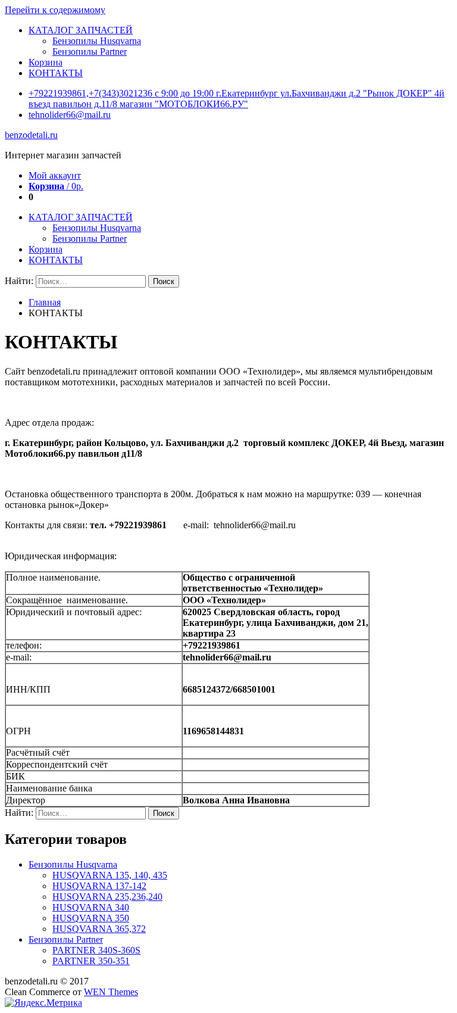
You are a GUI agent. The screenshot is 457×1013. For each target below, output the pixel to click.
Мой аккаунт (55, 175)
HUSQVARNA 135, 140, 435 (109, 875)
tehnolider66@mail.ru (70, 115)
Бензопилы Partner (89, 51)
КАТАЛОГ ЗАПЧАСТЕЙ (81, 30)
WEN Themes (111, 992)
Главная (45, 302)
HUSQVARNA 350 (90, 918)
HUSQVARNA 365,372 (99, 929)
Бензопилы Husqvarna (96, 41)
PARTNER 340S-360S (96, 950)
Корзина (45, 62)
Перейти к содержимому (55, 10)
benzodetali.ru (31, 135)
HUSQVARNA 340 (90, 907)
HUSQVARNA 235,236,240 (107, 897)
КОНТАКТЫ (56, 73)
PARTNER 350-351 (91, 961)
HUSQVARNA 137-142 (99, 886)
